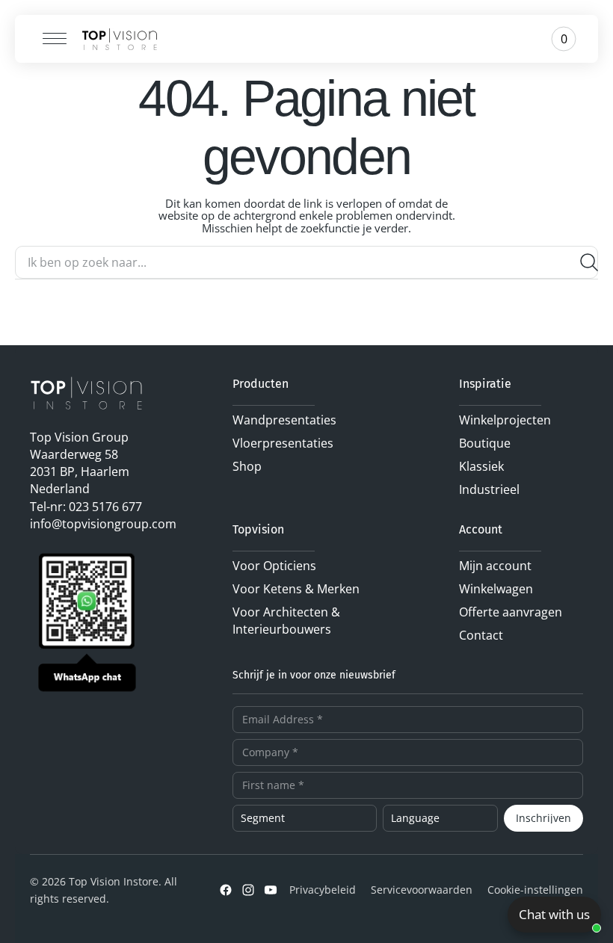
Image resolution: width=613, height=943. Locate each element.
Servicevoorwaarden (421, 889)
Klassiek (481, 466)
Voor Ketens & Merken (296, 589)
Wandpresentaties (284, 420)
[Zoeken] (583, 262)
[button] (49, 39)
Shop (247, 466)
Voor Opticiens (274, 565)
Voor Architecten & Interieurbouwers (286, 620)
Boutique (485, 443)
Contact (481, 635)
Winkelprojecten (505, 420)
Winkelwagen (496, 589)
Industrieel (489, 489)
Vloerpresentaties (282, 443)
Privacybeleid (322, 889)
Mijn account (495, 565)
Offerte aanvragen (510, 612)
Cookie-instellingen (535, 889)
